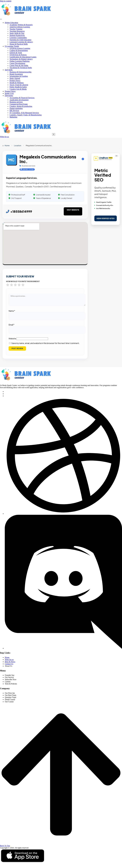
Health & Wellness (17, 83)
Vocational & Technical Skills (21, 68)
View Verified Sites (105, 218)
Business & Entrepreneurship (20, 72)
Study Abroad (15, 78)
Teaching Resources (17, 31)
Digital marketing (16, 108)
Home (7, 145)
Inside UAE (9, 93)
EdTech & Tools (16, 53)
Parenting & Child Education (20, 40)
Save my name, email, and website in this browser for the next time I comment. (45, 343)
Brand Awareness (16, 74)
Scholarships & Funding (19, 76)
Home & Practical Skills (19, 44)
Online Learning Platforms (20, 61)
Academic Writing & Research (21, 25)
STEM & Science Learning (20, 48)
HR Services (14, 111)
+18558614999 (21, 211)
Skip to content (5, 1)
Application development (19, 100)
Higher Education (11, 23)
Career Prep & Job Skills (19, 65)
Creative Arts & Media (18, 89)
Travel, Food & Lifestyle (19, 85)
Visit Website (73, 210)
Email (11, 324)
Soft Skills (9, 70)
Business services (16, 102)
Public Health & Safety (18, 87)
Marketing (13, 117)
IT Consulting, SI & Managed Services (24, 113)
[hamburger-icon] (1, 19)
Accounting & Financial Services (22, 98)
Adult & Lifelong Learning (20, 27)
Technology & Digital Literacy (21, 59)
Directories (9, 96)
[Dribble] (63, 514)
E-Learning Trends (12, 46)
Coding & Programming (19, 50)
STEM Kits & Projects (18, 55)
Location (17, 145)
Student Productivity (17, 35)
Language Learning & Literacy (21, 42)
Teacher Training (16, 29)
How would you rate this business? (23, 281)
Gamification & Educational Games (23, 57)
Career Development (17, 63)
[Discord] (63, 648)
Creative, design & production (21, 106)
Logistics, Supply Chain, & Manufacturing (26, 115)
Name (12, 311)
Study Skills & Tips (17, 33)
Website (12, 338)
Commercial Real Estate (19, 104)
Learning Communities (18, 38)
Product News (15, 81)
